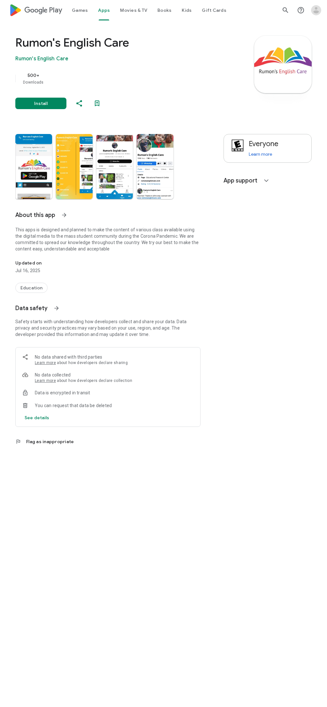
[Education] (31, 288)
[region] (116, 78)
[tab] (80, 10)
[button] (33, 166)
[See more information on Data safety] (56, 308)
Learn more (45, 363)
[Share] (79, 103)
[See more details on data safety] (37, 417)
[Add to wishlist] (97, 103)
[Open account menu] (316, 10)
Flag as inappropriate (44, 441)
